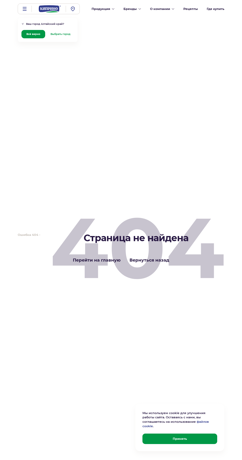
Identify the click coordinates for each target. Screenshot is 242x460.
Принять (180, 438)
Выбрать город (60, 34)
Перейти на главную (97, 260)
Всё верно (33, 34)
